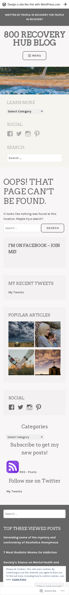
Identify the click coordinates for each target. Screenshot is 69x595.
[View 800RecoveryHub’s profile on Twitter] (21, 407)
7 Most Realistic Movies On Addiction (30, 552)
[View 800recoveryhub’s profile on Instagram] (28, 134)
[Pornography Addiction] (21, 363)
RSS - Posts (28, 472)
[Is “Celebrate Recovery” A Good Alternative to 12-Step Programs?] (48, 363)
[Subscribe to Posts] (13, 472)
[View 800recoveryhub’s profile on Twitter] (19, 134)
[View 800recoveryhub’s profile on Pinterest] (37, 134)
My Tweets (16, 292)
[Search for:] (34, 158)
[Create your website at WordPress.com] (34, 4)
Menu (36, 55)
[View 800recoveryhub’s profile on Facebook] (10, 134)
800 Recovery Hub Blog (34, 38)
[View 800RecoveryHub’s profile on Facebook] (12, 407)
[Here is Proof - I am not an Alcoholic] (21, 335)
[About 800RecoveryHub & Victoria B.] (48, 335)
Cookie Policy (19, 579)
